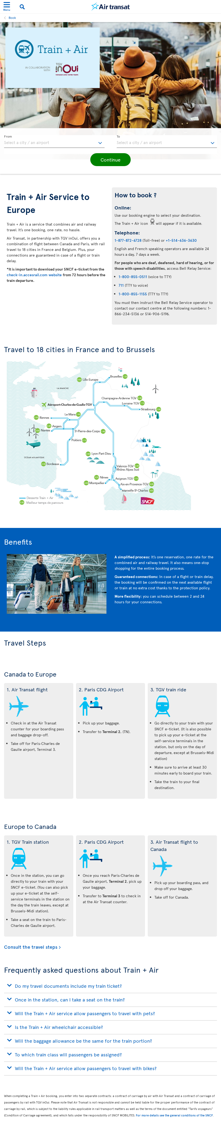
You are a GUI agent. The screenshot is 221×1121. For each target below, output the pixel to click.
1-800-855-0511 (133, 276)
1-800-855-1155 (133, 293)
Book (12, 17)
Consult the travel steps (30, 947)
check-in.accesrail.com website (35, 274)
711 (121, 285)
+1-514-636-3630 (181, 240)
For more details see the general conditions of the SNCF (174, 1115)
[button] (110, 159)
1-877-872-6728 (128, 240)
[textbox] (54, 141)
